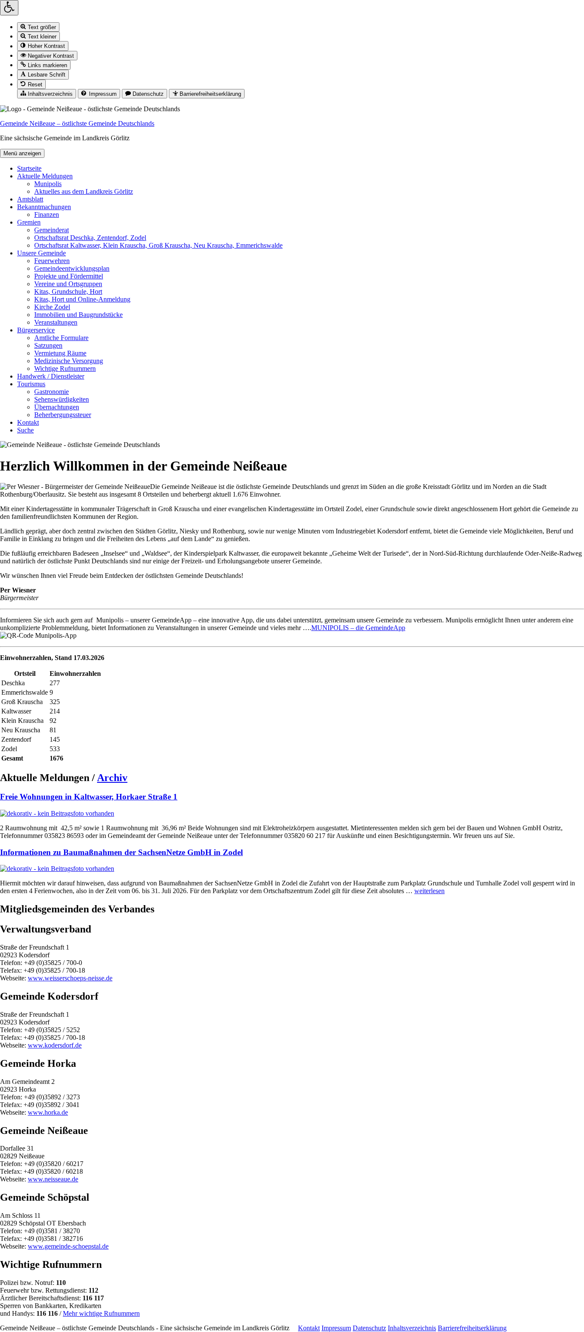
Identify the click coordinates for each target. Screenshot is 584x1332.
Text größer (41, 27)
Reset (34, 84)
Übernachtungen (56, 407)
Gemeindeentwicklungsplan (71, 268)
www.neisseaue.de (53, 1179)
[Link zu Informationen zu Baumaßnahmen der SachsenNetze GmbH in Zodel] (57, 868)
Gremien (29, 222)
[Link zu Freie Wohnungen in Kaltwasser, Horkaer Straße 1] (57, 813)
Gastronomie (51, 391)
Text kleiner (41, 36)
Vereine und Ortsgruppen (68, 283)
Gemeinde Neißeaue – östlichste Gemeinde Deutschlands (77, 123)
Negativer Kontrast (50, 56)
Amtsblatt (30, 199)
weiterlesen (429, 890)
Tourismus (31, 384)
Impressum (102, 94)
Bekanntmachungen (44, 206)
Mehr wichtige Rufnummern (101, 1313)
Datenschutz (147, 94)
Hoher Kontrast (45, 46)
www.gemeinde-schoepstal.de (68, 1246)
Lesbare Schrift (45, 75)
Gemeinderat (51, 230)
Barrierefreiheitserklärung (209, 94)
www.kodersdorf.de (55, 1045)
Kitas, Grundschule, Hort (68, 291)
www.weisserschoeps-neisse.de (70, 978)
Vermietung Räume (60, 353)
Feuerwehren (52, 260)
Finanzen (46, 214)
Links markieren (46, 65)
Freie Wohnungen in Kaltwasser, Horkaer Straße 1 (88, 796)
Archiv (112, 777)
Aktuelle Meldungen (45, 176)
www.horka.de (48, 1112)
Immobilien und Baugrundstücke (78, 314)
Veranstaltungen (55, 322)
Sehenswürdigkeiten (61, 399)
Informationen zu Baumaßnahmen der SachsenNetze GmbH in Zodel (121, 852)
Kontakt (28, 422)
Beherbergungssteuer (62, 414)
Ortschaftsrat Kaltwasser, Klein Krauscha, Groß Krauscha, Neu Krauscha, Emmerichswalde (158, 245)
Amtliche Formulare (61, 337)
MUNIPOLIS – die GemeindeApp (358, 627)
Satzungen (48, 345)
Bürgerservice (36, 330)
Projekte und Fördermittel (68, 276)
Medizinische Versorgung (68, 360)
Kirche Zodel (52, 307)
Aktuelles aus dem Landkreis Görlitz (83, 191)
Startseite (29, 168)
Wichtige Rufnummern (65, 368)
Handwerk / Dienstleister (50, 376)
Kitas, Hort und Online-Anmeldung (82, 299)
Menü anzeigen (22, 153)
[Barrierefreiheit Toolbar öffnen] (9, 7)
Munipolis (48, 183)
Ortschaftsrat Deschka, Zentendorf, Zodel (90, 237)
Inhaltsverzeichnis (49, 94)
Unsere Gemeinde (41, 253)
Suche (25, 430)
